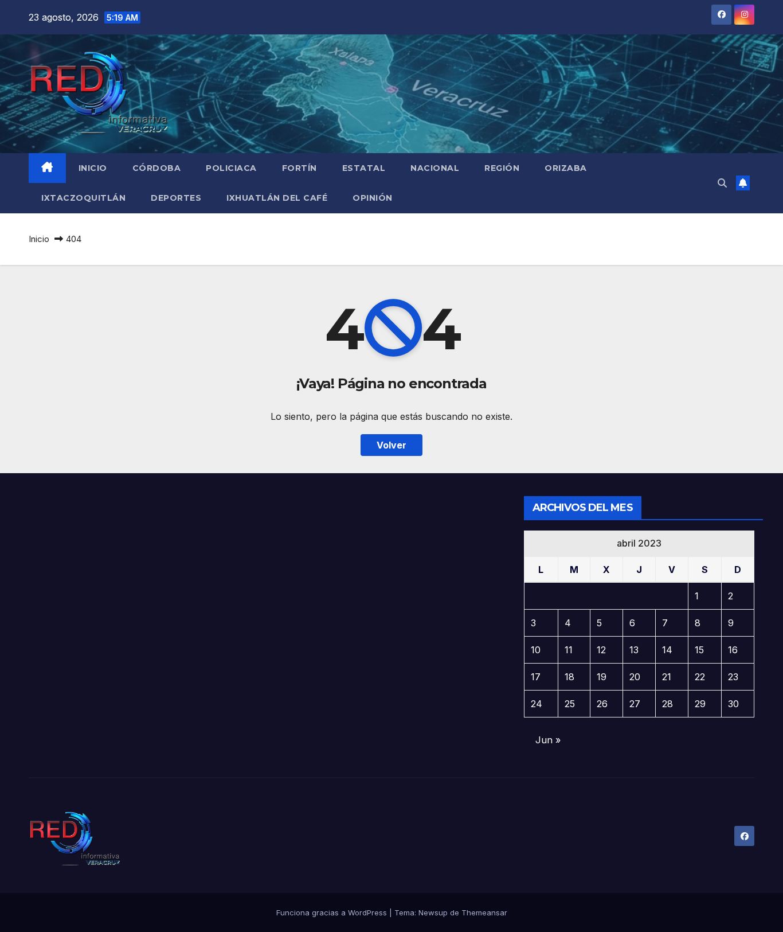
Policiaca (231, 168)
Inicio (93, 168)
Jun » (548, 740)
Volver (391, 445)
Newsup (433, 912)
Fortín (299, 168)
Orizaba (566, 168)
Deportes (176, 198)
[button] (722, 183)
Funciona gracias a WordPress (332, 912)
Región (501, 168)
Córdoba (156, 168)
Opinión (373, 198)
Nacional (434, 168)
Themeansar (484, 912)
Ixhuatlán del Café (276, 198)
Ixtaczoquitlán (83, 198)
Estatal (364, 168)
